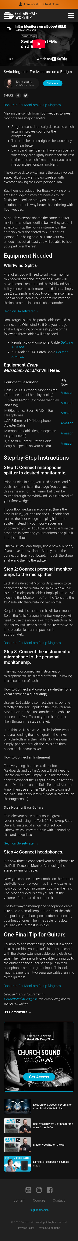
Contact (59, 1200)
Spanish (44, 1210)
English (34, 1210)
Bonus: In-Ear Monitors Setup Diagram (32, 105)
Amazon (67, 392)
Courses (39, 1200)
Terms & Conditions (48, 1227)
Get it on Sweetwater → (21, 311)
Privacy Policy (26, 1227)
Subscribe (52, 83)
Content (19, 1200)
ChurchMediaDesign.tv (21, 999)
